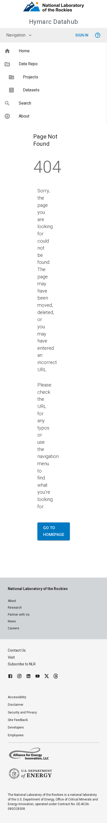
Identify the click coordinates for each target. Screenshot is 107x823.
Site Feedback (18, 720)
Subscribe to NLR (22, 664)
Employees (16, 735)
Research (15, 607)
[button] (53, 51)
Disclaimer (15, 705)
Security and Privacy (22, 712)
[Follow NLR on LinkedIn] (28, 677)
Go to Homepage (53, 531)
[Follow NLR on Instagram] (19, 677)
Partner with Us (19, 614)
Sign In (81, 35)
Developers (16, 727)
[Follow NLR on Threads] (55, 677)
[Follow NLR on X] (46, 677)
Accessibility (17, 697)
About (12, 601)
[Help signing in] (97, 35)
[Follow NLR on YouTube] (37, 677)
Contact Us (17, 650)
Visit (11, 657)
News (12, 621)
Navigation (15, 35)
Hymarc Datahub (53, 21)
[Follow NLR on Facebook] (10, 677)
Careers (13, 628)
